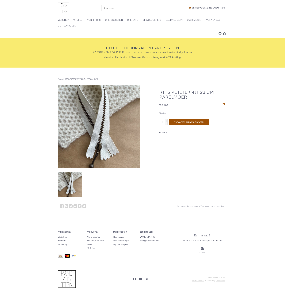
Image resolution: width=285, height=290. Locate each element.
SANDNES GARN (174, 20)
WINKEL (77, 20)
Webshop (62, 237)
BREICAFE (132, 20)
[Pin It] (71, 206)
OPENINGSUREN (114, 20)
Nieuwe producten (95, 240)
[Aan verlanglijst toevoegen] (224, 104)
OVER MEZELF (194, 20)
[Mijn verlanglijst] (219, 33)
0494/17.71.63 (148, 237)
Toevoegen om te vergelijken (213, 206)
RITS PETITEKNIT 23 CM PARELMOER (81, 79)
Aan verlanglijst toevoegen (188, 206)
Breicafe (62, 240)
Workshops (63, 244)
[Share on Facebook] (62, 206)
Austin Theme (198, 281)
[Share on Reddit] (75, 206)
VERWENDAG (213, 20)
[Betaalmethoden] (61, 256)
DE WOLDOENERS (151, 20)
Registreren (118, 237)
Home (60, 79)
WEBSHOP (63, 20)
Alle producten (93, 237)
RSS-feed (91, 248)
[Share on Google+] (66, 206)
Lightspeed (220, 281)
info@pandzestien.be (150, 240)
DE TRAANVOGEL (67, 25)
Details (163, 132)
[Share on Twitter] (84, 206)
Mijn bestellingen (121, 240)
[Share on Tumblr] (79, 206)
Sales (89, 244)
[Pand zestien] (77, 7)
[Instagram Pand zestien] (146, 279)
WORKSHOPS (94, 20)
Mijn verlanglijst (120, 244)
